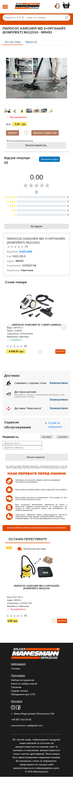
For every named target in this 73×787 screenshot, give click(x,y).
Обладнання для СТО (23, 694)
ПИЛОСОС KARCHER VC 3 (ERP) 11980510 (36, 324)
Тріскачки (16, 687)
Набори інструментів (22, 680)
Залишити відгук (49, 159)
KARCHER (25, 251)
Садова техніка (19, 690)
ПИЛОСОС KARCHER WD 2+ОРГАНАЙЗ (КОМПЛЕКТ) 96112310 (36, 587)
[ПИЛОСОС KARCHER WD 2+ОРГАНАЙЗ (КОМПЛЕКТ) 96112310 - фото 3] (36, 78)
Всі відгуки (36, 226)
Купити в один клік (45, 132)
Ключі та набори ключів (24, 683)
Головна (15, 668)
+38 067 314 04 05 (21, 719)
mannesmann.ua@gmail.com (27, 725)
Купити (12, 132)
